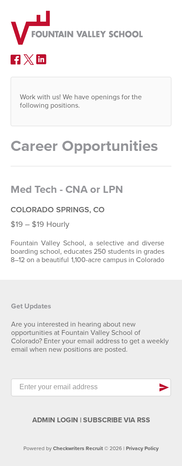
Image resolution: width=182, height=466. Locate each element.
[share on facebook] (16, 62)
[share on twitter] (28, 62)
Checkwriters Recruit (78, 448)
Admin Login (55, 420)
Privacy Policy (142, 448)
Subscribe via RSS (116, 420)
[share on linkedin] (41, 62)
